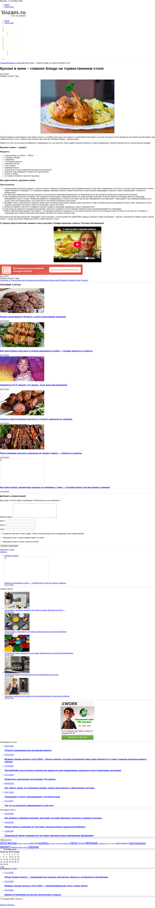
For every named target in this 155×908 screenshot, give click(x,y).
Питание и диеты (13, 45)
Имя (2, 521)
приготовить (122, 843)
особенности (102, 843)
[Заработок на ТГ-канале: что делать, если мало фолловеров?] (22, 381)
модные (92, 843)
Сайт (2, 529)
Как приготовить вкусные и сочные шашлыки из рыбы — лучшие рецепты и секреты (46, 351)
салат (20, 847)
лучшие (81, 843)
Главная (3, 63)
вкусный (34, 843)
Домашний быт (12, 29)
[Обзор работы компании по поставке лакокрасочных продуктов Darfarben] (17, 630)
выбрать (44, 843)
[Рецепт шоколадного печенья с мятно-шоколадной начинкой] (22, 312)
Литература (14, 55)
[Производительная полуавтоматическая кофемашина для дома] (17, 673)
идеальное (59, 843)
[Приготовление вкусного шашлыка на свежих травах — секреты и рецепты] (22, 449)
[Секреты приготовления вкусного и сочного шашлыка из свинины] (22, 415)
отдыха (113, 843)
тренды (33, 846)
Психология (14, 33)
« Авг (2, 867)
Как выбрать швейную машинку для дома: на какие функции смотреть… (35, 610)
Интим (8, 37)
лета (73, 843)
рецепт (5, 846)
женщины (52, 843)
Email (3, 525)
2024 (3, 843)
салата (25, 847)
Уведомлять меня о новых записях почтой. (21, 542)
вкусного (20, 843)
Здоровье (9, 31)
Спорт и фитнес (15, 35)
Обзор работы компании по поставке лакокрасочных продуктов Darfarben (35, 632)
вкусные (26, 843)
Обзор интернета (16, 51)
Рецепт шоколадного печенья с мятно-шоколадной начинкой (33, 317)
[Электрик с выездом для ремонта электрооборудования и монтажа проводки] (17, 694)
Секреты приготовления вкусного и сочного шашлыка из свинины (36, 419)
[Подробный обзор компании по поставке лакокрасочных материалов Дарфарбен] (17, 651)
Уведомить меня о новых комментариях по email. (23, 538)
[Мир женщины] (13, 17)
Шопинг (9, 47)
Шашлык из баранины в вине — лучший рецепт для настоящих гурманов (35, 583)
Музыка (12, 53)
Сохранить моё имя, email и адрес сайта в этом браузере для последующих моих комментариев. (43, 534)
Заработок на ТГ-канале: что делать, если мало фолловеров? (33, 385)
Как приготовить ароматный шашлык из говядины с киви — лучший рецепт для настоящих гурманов (55, 487)
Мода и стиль (11, 41)
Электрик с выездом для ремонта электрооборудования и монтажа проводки (37, 696)
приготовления (137, 843)
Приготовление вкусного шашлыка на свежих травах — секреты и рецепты (41, 453)
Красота (9, 39)
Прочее (8, 49)
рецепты (14, 847)
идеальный (66, 843)
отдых (109, 843)
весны (12, 843)
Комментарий (6, 517)
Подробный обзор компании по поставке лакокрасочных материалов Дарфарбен (39, 653)
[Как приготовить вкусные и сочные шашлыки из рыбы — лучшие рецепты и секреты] (22, 346)
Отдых (8, 43)
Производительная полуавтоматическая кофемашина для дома (31, 675)
